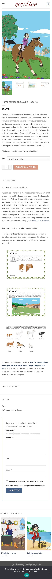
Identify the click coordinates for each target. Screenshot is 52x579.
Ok (27, 575)
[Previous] (6, 45)
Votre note (10, 430)
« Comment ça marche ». (39, 220)
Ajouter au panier (26, 167)
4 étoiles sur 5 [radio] (25, 433)
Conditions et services (33, 564)
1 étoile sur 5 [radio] (6, 433)
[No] (48, 573)
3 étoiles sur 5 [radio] (16, 433)
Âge (3, 158)
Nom (8, 459)
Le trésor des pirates (34, 553)
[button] (3, 4)
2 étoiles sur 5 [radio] (10, 433)
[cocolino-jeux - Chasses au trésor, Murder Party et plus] (26, 4)
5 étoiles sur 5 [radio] (35, 433)
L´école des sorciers (8, 553)
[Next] (46, 45)
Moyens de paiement (17, 564)
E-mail (9, 470)
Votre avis (10, 438)
